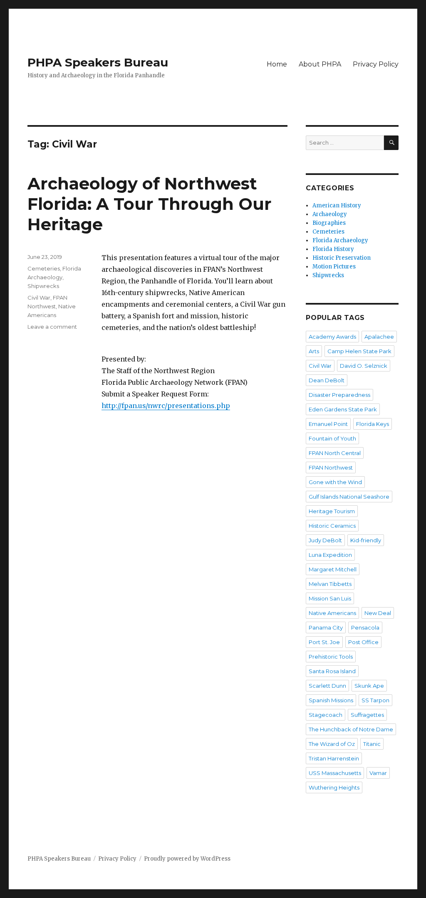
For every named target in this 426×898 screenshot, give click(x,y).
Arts (314, 351)
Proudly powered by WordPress (187, 858)
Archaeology (329, 214)
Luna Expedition (330, 554)
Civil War (38, 297)
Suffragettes (367, 714)
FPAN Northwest (331, 467)
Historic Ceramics (332, 525)
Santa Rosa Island (332, 671)
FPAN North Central (335, 453)
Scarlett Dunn (327, 685)
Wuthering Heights (334, 787)
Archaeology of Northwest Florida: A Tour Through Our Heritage (149, 203)
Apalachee (379, 336)
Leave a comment (52, 326)
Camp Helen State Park (359, 351)
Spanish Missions (331, 700)
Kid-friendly (365, 540)
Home (277, 64)
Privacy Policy (376, 64)
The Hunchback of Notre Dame (351, 729)
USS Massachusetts (335, 773)
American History (336, 205)
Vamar (378, 773)
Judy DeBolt (325, 540)
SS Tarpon (375, 700)
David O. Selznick (363, 365)
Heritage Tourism (332, 511)
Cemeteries (43, 268)
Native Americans (332, 613)
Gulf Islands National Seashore (349, 496)
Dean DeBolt (326, 380)
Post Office (363, 642)
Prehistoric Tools (331, 656)
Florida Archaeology (340, 240)
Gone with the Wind (335, 482)
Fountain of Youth (332, 438)
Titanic (372, 744)
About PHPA (320, 64)
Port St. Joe (324, 642)
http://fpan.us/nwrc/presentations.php (166, 405)
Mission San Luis (330, 598)
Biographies (329, 222)
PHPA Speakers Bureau (97, 62)
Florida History (333, 249)
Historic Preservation (341, 257)
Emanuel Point (328, 424)
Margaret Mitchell (333, 569)
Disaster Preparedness (339, 394)
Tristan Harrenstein (334, 758)
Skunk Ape (369, 685)
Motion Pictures (334, 266)
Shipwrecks (43, 286)
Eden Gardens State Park (343, 409)
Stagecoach (325, 714)
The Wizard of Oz (332, 744)
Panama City (326, 627)
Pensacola (365, 627)
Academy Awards (332, 336)
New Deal (377, 613)
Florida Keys (372, 424)
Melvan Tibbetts (330, 584)
